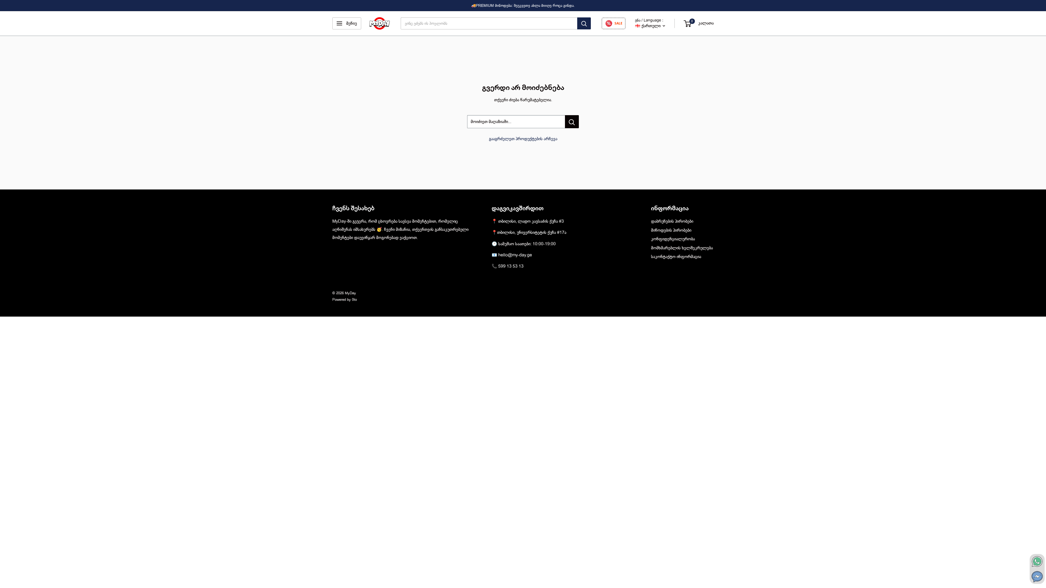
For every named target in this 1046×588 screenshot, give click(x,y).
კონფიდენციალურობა (673, 239)
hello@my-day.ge (515, 255)
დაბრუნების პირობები (672, 221)
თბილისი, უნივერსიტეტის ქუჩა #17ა (531, 232)
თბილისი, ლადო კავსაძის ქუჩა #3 (531, 221)
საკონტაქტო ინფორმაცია (676, 256)
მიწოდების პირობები (671, 230)
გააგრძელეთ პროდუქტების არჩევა (523, 138)
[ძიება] (584, 23)
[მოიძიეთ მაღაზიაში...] (572, 121)
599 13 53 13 (511, 266)
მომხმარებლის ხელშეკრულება (682, 248)
